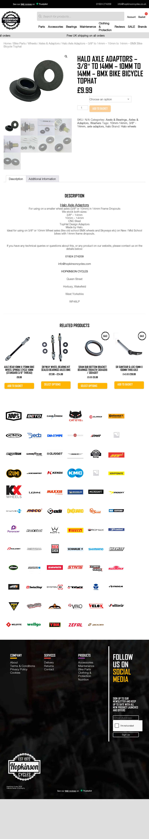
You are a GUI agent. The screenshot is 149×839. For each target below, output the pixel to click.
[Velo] (75, 605)
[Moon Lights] (116, 491)
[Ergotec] (14, 453)
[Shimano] (96, 548)
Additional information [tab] (42, 178)
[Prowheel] (116, 529)
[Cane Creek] (55, 415)
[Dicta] (75, 434)
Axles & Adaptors (49, 43)
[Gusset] (55, 453)
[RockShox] (55, 548)
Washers (95, 123)
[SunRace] (116, 567)
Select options (52, 384)
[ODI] (55, 510)
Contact (49, 669)
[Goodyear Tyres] (34, 453)
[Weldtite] (14, 624)
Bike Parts (19, 43)
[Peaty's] (55, 529)
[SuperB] (14, 586)
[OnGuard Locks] (75, 510)
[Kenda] (55, 472)
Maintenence (88, 26)
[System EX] (55, 586)
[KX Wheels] (14, 491)
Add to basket (100, 108)
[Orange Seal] (96, 510)
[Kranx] (96, 472)
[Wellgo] (34, 624)
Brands (142, 26)
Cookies (15, 672)
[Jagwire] (34, 472)
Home (7, 43)
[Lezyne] (34, 491)
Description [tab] (16, 178)
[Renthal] (34, 548)
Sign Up (126, 734)
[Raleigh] (14, 548)
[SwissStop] (34, 586)
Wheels (32, 43)
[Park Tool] (34, 529)
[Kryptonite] (116, 472)
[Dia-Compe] (55, 434)
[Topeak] (14, 605)
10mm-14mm (118, 123)
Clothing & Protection (105, 27)
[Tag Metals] (75, 586)
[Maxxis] (55, 491)
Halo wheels (128, 126)
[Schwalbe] (75, 548)
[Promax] (96, 529)
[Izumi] (14, 472)
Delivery (49, 662)
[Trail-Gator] (34, 605)
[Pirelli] (75, 529)
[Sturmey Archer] (96, 567)
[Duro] (116, 434)
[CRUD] (14, 434)
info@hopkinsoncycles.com (74, 263)
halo (108, 126)
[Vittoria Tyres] (116, 605)
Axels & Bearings (116, 119)
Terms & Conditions (22, 666)
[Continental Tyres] (116, 415)
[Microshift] (96, 491)
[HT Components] (116, 453)
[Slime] (14, 567)
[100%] (14, 415)
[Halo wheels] (75, 453)
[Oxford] (116, 510)
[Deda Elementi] (34, 434)
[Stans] (75, 567)
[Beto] (34, 415)
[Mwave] (14, 510)
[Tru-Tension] (55, 605)
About (14, 662)
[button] (66, 56)
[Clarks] (96, 415)
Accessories (55, 26)
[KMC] (75, 472)
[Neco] (34, 510)
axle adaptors (95, 126)
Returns (49, 666)
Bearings (71, 26)
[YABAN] (55, 624)
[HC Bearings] (96, 453)
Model (82, 98)
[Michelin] (75, 491)
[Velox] (96, 605)
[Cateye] (75, 415)
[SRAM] (55, 567)
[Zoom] (96, 624)
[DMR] (96, 434)
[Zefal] (75, 624)
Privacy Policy (18, 669)
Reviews (120, 26)
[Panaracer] (14, 529)
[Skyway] (116, 548)
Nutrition (83, 679)
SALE (131, 26)
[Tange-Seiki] (96, 586)
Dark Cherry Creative (31, 788)
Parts (41, 26)
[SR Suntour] (34, 567)
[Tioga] (116, 586)
